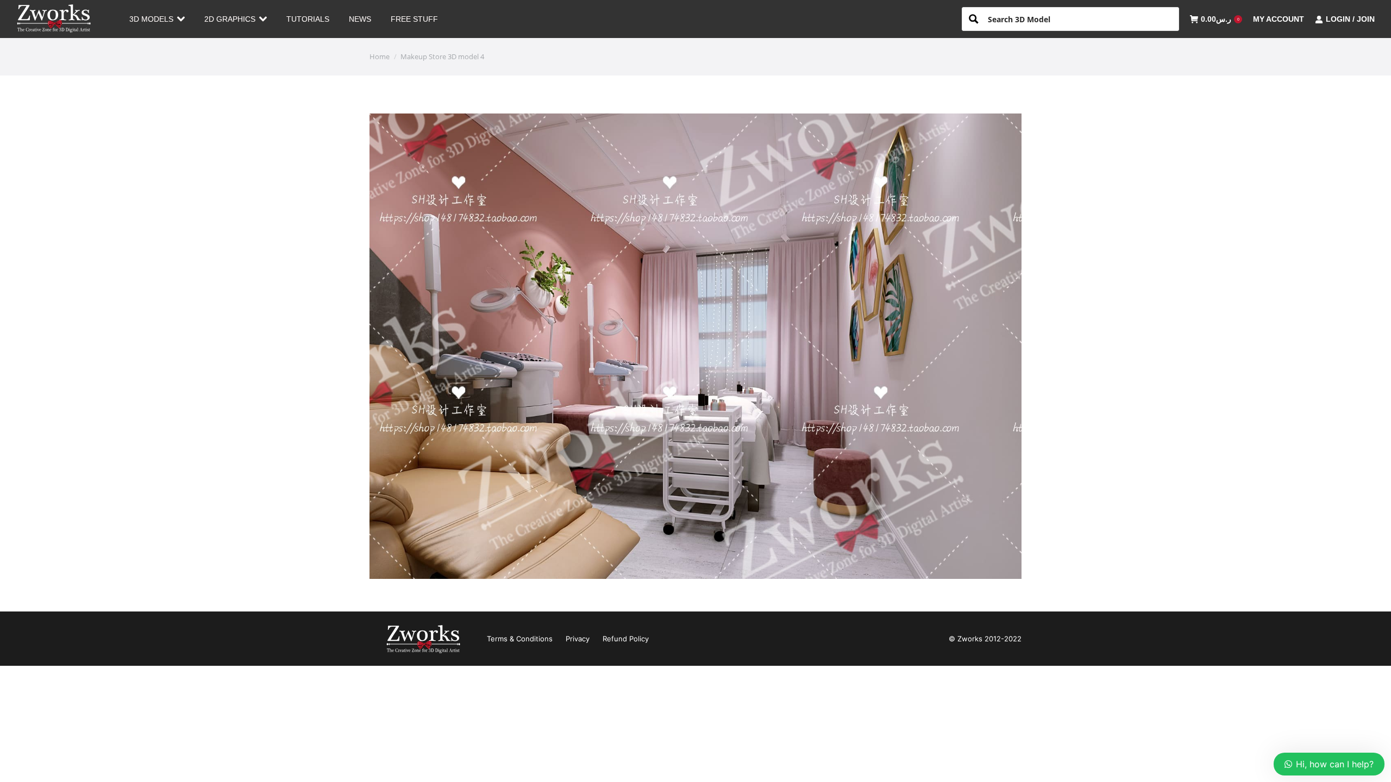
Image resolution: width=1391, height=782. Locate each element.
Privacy (578, 638)
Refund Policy (626, 638)
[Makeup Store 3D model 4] (695, 346)
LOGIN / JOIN (1350, 19)
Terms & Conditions (520, 638)
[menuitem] (157, 19)
